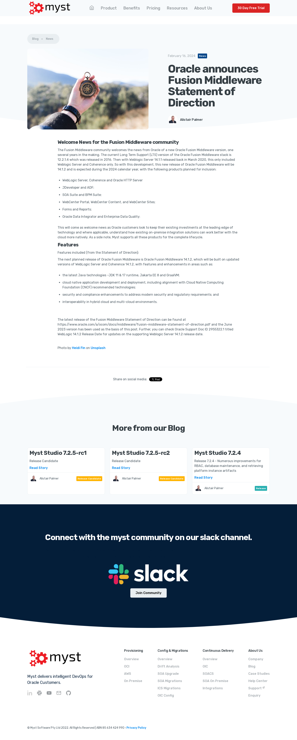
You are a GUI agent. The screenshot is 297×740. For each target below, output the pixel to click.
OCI (126, 666)
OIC (205, 666)
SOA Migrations (170, 681)
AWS (127, 674)
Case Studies (259, 674)
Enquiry (254, 695)
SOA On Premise (215, 681)
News (49, 39)
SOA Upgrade (168, 674)
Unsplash (98, 348)
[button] (108, 8)
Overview (131, 659)
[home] (49, 8)
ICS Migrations (169, 688)
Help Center (258, 681)
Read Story (38, 468)
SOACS (208, 674)
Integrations (213, 688)
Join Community (148, 593)
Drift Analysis (168, 666)
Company (255, 659)
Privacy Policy (136, 727)
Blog (35, 39)
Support (255, 688)
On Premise (133, 681)
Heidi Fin (78, 348)
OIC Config (166, 695)
